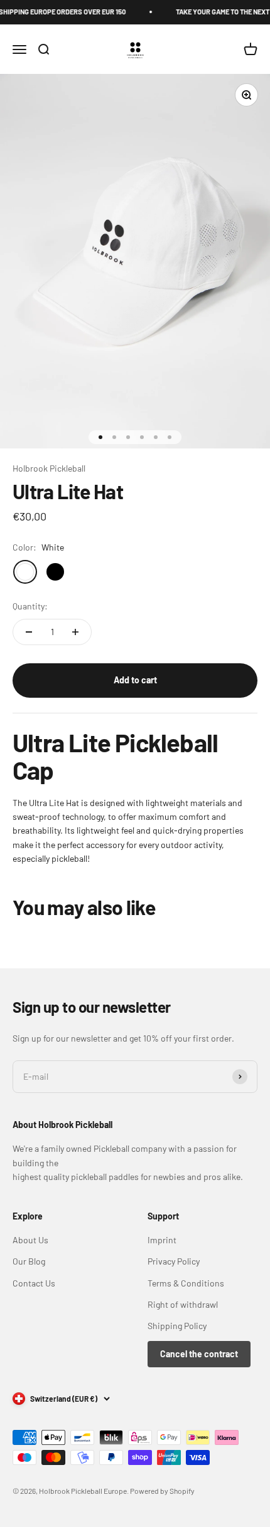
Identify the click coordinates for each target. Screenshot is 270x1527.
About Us (30, 1240)
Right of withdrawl (183, 1304)
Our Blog (29, 1261)
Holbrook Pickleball (49, 468)
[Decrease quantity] (29, 631)
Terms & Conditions (186, 1283)
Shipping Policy (177, 1325)
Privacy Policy (174, 1261)
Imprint (162, 1240)
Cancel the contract (199, 1353)
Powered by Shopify (162, 1490)
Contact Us (34, 1283)
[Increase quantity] (75, 631)
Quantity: (30, 606)
